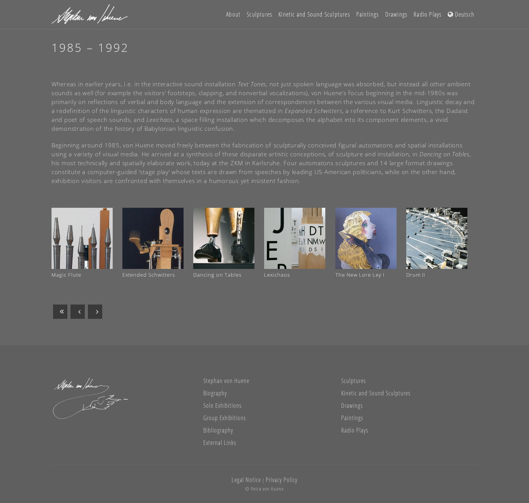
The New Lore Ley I (360, 274)
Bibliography (218, 430)
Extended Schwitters (148, 274)
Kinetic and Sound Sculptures (375, 393)
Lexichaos (277, 274)
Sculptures (353, 380)
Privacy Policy (281, 480)
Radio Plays (354, 430)
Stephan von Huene (226, 380)
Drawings (352, 405)
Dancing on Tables (217, 274)
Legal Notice (246, 480)
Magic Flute (66, 274)
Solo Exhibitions (222, 405)
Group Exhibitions (224, 418)
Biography (215, 393)
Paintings (352, 418)
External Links (219, 442)
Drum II (415, 274)
